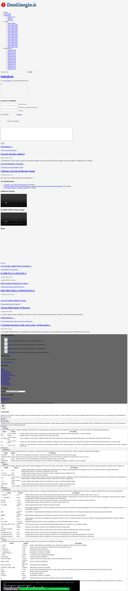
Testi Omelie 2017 (13, 39)
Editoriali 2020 (12, 59)
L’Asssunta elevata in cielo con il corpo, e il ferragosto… (26, 325)
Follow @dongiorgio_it (7, 362)
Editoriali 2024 (12, 53)
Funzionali (15, 587)
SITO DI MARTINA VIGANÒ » (12, 164)
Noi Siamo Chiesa (6, 383)
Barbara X (10, 20)
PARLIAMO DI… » (8, 318)
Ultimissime (7, 15)
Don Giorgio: (11, 352)
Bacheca (10, 18)
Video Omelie (11, 23)
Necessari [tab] (3, 418)
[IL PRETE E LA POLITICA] (9, 269)
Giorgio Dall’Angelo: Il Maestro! (15, 308)
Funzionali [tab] (4, 426)
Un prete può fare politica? (13, 154)
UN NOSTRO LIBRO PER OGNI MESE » (16, 266)
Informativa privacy (6, 398)
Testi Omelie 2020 (13, 34)
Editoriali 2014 (12, 69)
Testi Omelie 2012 (13, 47)
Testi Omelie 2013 (13, 45)
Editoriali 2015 (12, 67)
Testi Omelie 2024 (13, 28)
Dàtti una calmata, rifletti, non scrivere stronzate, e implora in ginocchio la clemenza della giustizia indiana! (33, 186)
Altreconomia (4, 370)
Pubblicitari (38, 587)
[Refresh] (19, 114)
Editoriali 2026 (12, 50)
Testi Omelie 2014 (13, 43)
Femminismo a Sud (6, 373)
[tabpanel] (64, 424)
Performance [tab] (4, 448)
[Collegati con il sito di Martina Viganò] (12, 167)
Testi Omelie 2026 (13, 25)
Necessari (7, 587)
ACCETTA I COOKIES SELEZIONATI (33, 589)
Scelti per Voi (11, 17)
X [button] (76, 582)
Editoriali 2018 (12, 62)
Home (6, 12)
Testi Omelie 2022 (13, 31)
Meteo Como (3, 263)
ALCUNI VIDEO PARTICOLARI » (14, 301)
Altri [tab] (2, 538)
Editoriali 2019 (12, 61)
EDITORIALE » (7, 147)
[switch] (1, 428)
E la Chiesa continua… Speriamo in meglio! (16, 188)
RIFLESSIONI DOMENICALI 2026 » (14, 283)
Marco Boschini (5, 380)
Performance (23, 587)
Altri (44, 587)
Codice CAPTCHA (12, 121)
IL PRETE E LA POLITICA (13, 273)
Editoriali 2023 (12, 54)
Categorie (3, 391)
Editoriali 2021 (12, 58)
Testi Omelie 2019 (13, 36)
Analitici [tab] (3, 462)
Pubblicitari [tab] (4, 487)
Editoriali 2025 (12, 51)
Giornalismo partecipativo (8, 375)
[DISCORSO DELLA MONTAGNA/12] (12, 287)
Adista (2, 369)
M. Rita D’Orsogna (6, 384)
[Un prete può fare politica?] (9, 150)
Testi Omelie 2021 (13, 32)
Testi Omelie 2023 (13, 29)
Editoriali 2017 (12, 64)
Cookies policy (5, 400)
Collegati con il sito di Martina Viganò (18, 171)
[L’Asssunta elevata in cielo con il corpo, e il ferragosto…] (17, 321)
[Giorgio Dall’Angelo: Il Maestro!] (10, 304)
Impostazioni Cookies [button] (11, 589)
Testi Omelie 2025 (13, 26)
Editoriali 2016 (12, 65)
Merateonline (4, 381)
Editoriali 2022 (12, 56)
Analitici (30, 587)
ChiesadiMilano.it (5, 378)
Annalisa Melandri (6, 372)
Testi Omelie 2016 (13, 40)
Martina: (10, 341)
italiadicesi (7, 76)
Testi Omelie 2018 (13, 37)
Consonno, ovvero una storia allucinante (15, 184)
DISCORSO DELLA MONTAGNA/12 (18, 290)
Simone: (10, 344)
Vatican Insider (5, 377)
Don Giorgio (7, 14)
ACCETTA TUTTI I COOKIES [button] (58, 589)
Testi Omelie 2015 (13, 42)
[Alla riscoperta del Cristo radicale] (19, 7)
